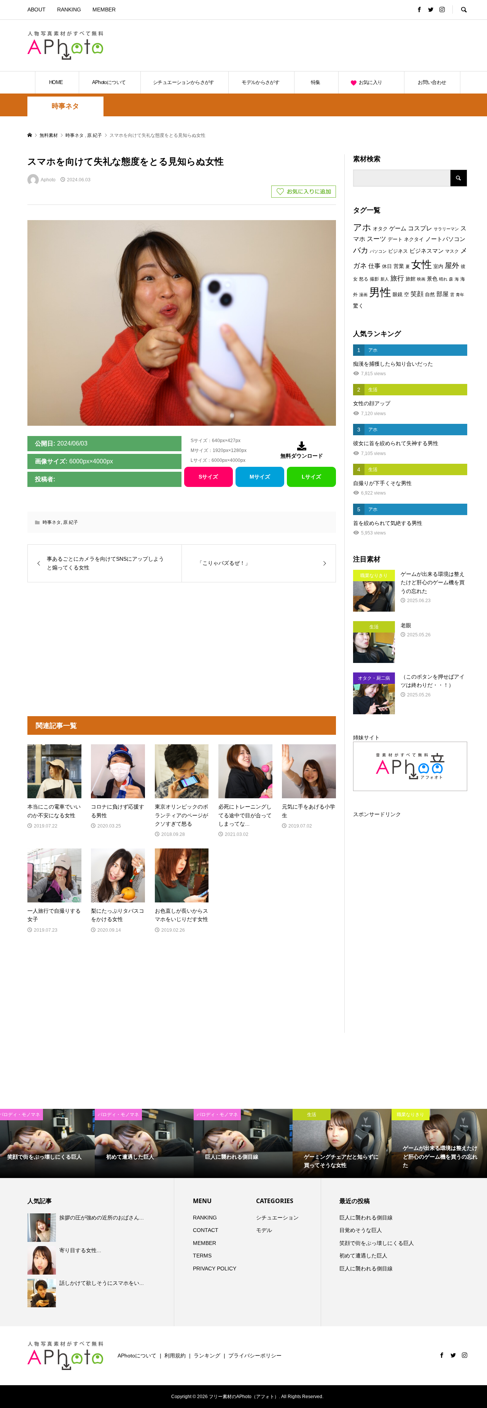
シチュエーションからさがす (183, 82)
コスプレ (420, 228)
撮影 (374, 279)
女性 (421, 264)
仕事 (374, 266)
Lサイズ (311, 477)
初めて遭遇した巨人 (363, 1256)
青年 (460, 294)
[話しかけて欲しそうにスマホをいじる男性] (42, 1292)
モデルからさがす (260, 82)
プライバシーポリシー (255, 1356)
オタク (380, 228)
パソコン (378, 251)
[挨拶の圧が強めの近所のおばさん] (42, 1227)
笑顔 (417, 294)
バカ (360, 250)
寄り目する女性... (80, 1250)
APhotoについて (109, 82)
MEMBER (104, 9)
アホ (362, 227)
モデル (264, 1230)
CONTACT (205, 1230)
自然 (430, 294)
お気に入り (370, 82)
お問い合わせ (432, 82)
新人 (384, 279)
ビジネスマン (426, 251)
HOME (56, 82)
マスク (452, 251)
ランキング (207, 1356)
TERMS (202, 1256)
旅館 (410, 279)
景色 (432, 279)
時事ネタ (65, 106)
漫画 (363, 294)
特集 (315, 82)
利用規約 (175, 1356)
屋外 (452, 266)
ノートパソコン (445, 239)
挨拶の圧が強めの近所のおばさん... (101, 1218)
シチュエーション (277, 1218)
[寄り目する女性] (42, 1260)
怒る (363, 279)
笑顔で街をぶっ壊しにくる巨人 (376, 1243)
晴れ (443, 279)
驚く (358, 306)
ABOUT (36, 9)
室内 (438, 266)
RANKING (69, 9)
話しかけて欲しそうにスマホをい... (101, 1283)
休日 (387, 266)
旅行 (397, 278)
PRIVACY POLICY (214, 1268)
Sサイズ (208, 477)
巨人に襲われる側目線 (366, 1218)
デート (395, 239)
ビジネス (398, 251)
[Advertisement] (378, 45)
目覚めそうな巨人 (360, 1230)
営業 (398, 266)
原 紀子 (70, 522)
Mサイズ (260, 477)
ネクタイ (414, 239)
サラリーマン (446, 229)
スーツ (376, 239)
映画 (421, 279)
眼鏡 (398, 294)
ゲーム (397, 228)
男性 (380, 292)
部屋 (442, 293)
